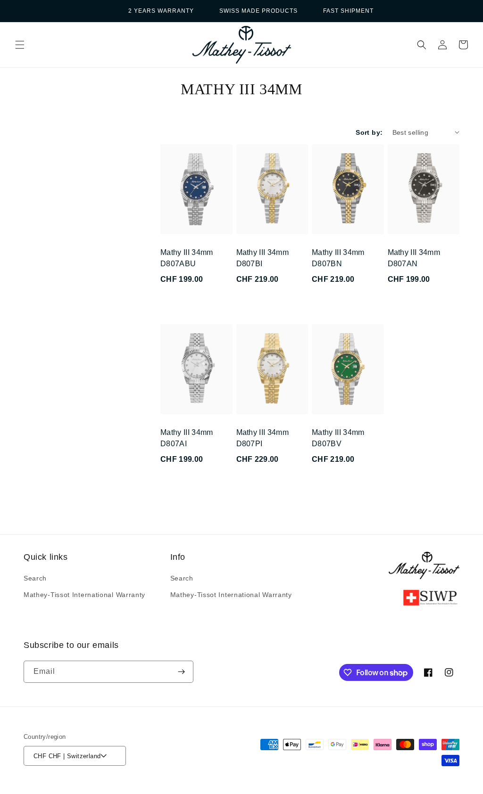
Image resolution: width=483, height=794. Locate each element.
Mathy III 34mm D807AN (414, 258)
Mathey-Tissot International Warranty (84, 594)
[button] (19, 44)
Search (35, 578)
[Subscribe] (181, 672)
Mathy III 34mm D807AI (186, 438)
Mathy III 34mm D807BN (338, 258)
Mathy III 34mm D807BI (262, 258)
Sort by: (369, 132)
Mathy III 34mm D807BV (338, 438)
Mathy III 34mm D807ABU (186, 258)
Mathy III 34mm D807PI (262, 438)
